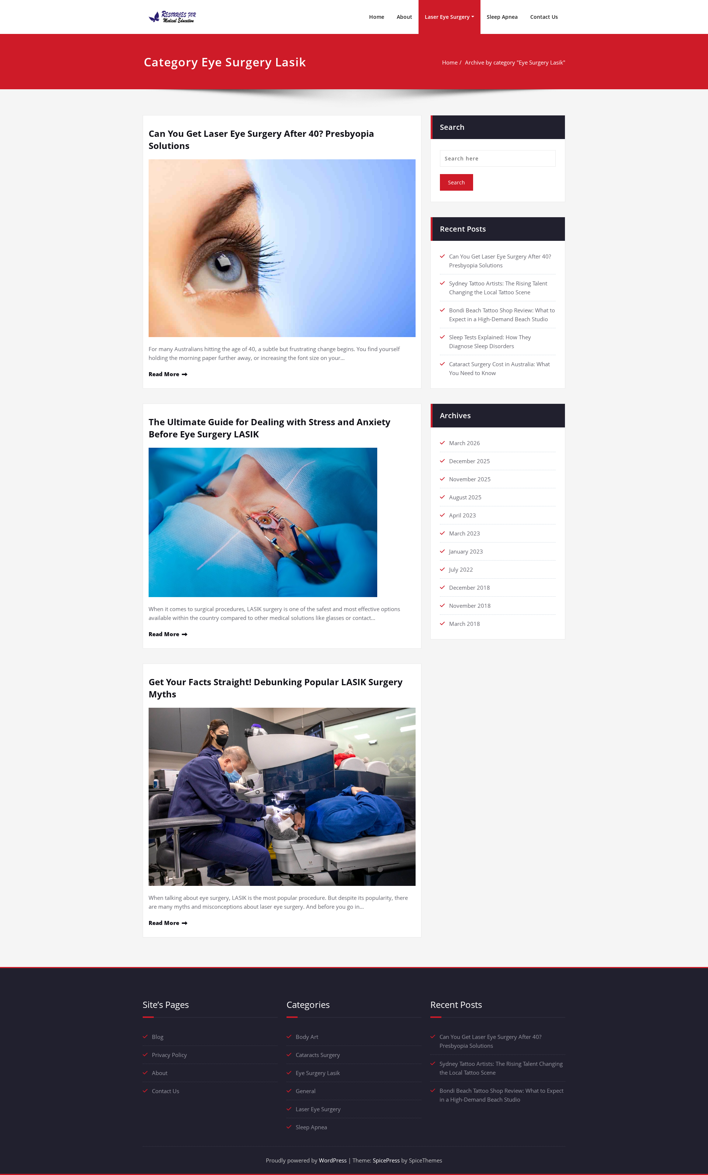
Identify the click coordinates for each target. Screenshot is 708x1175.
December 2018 (469, 587)
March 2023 (464, 533)
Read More (164, 374)
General (306, 1091)
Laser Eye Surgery (447, 16)
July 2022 (461, 569)
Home (376, 16)
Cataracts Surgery (318, 1054)
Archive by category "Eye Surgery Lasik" (515, 62)
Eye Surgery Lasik (318, 1073)
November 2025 (470, 479)
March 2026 (464, 443)
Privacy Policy (169, 1054)
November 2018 (470, 605)
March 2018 (464, 623)
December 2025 (469, 461)
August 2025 (465, 497)
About (404, 16)
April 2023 (462, 515)
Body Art (307, 1036)
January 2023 (466, 551)
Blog (157, 1036)
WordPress (333, 1160)
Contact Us (544, 16)
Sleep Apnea (502, 16)
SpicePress (386, 1160)
